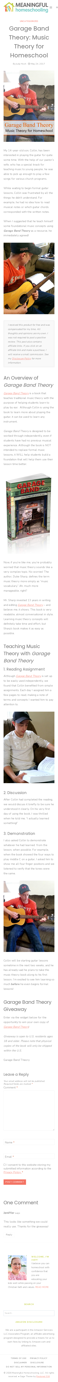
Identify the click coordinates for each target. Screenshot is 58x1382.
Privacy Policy (12, 1172)
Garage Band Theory (16, 393)
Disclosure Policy (21, 358)
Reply (9, 1234)
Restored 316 (43, 1376)
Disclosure (37, 1362)
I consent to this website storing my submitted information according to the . (27, 1168)
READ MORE (42, 1287)
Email (9, 1157)
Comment (11, 1087)
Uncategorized (29, 21)
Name (9, 1142)
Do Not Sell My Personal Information (29, 1367)
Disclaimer (20, 1362)
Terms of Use (18, 1358)
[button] (6, 9)
